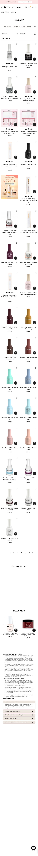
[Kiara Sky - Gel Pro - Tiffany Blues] (28, 406)
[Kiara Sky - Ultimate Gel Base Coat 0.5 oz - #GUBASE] (9, 85)
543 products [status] (6, 38)
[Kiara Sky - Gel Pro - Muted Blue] (28, 376)
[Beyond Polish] (12, 7)
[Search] (25, 7)
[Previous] (3, 624)
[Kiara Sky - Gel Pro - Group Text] (9, 376)
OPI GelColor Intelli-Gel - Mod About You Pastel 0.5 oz (10, 634)
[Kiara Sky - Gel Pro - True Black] (28, 150)
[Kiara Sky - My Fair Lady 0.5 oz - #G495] (28, 251)
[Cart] (35, 7)
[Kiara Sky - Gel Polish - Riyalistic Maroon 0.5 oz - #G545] (9, 219)
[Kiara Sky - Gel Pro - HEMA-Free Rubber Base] (28, 85)
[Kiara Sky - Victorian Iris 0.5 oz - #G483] (9, 497)
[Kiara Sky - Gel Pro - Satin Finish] (9, 437)
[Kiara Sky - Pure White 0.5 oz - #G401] (9, 527)
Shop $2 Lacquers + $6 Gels (25, 1)
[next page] (32, 553)
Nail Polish (7, 26)
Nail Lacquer (27, 26)
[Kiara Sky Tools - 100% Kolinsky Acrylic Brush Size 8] (28, 185)
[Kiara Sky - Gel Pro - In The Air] (9, 406)
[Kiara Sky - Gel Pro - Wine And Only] (9, 316)
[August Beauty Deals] (9, 187)
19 (29, 553)
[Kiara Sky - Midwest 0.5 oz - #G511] (28, 467)
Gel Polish (17, 26)
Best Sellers (19, 610)
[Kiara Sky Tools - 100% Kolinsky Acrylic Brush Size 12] (9, 281)
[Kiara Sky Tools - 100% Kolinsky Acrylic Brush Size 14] (9, 150)
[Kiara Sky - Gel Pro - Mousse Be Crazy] (28, 346)
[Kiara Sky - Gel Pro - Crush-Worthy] (9, 251)
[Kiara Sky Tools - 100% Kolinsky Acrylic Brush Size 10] (28, 219)
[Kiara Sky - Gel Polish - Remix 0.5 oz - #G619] (9, 467)
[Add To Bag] (15, 59)
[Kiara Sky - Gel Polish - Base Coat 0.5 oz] (28, 52)
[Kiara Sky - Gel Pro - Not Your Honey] (28, 316)
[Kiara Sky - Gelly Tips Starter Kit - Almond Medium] (28, 118)
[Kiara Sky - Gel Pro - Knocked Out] (9, 346)
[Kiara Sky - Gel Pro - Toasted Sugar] (28, 437)
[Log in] (32, 7)
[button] (2, 7)
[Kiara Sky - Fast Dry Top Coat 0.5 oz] (9, 52)
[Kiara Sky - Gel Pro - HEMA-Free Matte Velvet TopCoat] (28, 281)
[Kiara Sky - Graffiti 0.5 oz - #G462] (28, 497)
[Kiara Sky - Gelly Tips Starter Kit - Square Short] (9, 118)
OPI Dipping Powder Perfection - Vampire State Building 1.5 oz (28, 634)
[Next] (35, 624)
